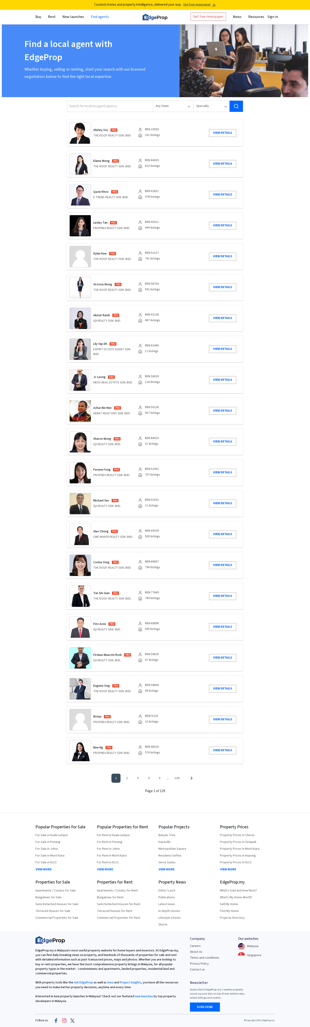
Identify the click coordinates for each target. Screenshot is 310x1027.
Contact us (197, 969)
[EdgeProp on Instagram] (64, 1020)
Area (109, 982)
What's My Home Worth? (236, 897)
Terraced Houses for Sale (52, 911)
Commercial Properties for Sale (56, 918)
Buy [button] (38, 16)
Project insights (130, 982)
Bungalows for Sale (48, 897)
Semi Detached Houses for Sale (56, 904)
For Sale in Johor (46, 849)
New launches (73, 16)
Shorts (162, 924)
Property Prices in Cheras (237, 835)
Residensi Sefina (169, 855)
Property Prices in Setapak (238, 842)
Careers (195, 946)
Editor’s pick (166, 890)
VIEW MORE (44, 869)
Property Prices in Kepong (238, 855)
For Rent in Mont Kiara (111, 855)
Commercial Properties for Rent (118, 918)
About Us (196, 952)
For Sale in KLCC (46, 862)
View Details (222, 133)
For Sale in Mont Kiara (49, 855)
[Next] (191, 778)
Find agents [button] (100, 16)
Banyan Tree (166, 835)
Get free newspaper (197, 4)
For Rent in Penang (109, 842)
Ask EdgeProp (83, 982)
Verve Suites (167, 862)
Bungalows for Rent (110, 897)
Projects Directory (232, 918)
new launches (144, 996)
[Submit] (236, 106)
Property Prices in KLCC (236, 862)
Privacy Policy (199, 963)
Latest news (166, 904)
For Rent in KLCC (108, 862)
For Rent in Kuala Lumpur (113, 835)
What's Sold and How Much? (238, 890)
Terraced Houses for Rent (114, 911)
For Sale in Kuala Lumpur (51, 835)
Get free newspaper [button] (208, 16)
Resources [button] (256, 16)
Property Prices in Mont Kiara (239, 849)
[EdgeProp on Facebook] (56, 1020)
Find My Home (229, 911)
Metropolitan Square (172, 849)
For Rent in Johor (108, 849)
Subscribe (205, 1007)
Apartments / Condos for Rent (117, 890)
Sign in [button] (273, 16)
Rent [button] (52, 16)
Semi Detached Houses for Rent (118, 904)
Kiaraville (164, 842)
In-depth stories (169, 911)
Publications (166, 897)
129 (177, 778)
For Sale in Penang (47, 842)
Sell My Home (229, 904)
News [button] (237, 16)
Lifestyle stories (169, 918)
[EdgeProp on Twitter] (72, 1020)
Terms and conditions (204, 957)
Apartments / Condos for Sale (55, 890)
